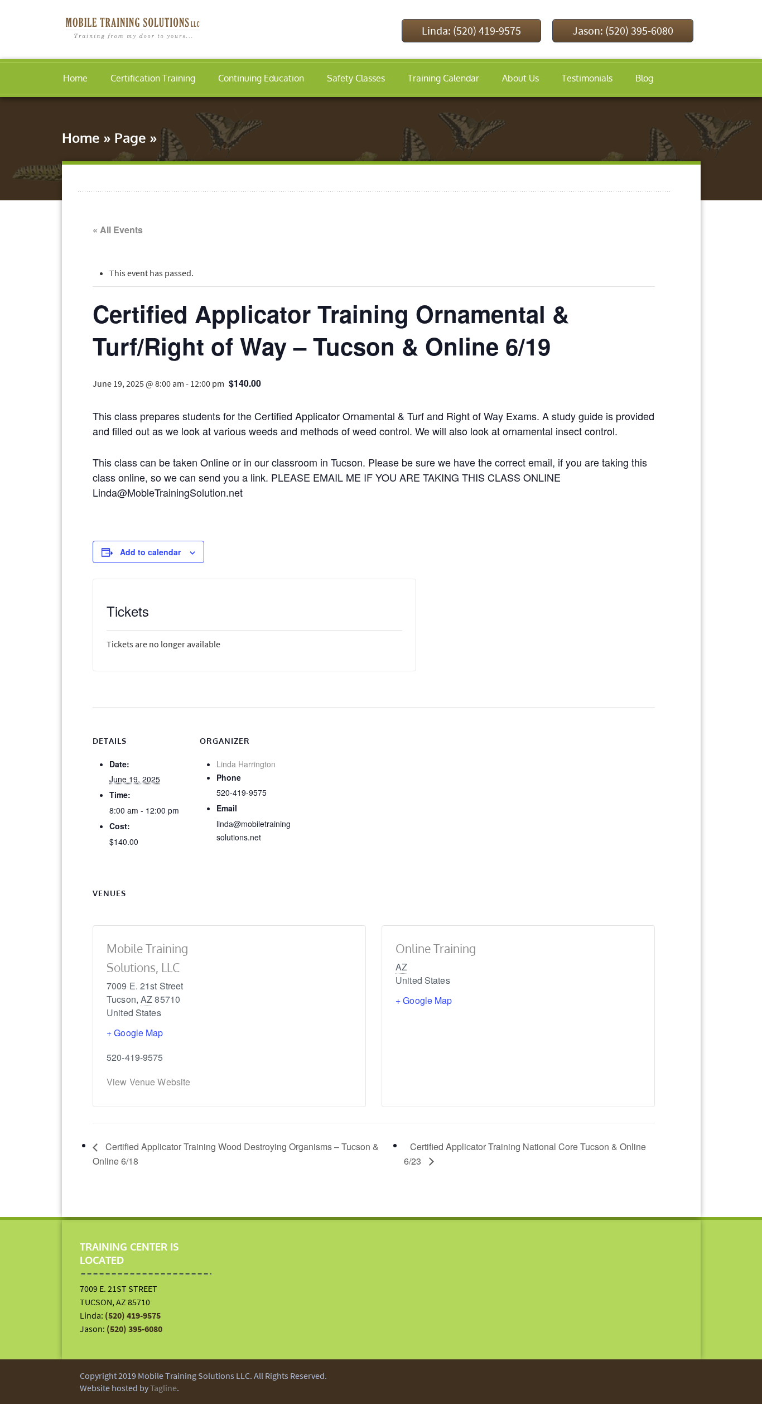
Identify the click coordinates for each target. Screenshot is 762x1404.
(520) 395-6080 (134, 1328)
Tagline (163, 1387)
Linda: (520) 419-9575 (471, 30)
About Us (520, 78)
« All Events (118, 229)
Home (75, 78)
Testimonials (587, 78)
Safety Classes (356, 78)
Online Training (436, 948)
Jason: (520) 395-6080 (622, 30)
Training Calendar (443, 78)
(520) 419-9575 (133, 1315)
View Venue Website (148, 1081)
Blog (644, 78)
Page (130, 137)
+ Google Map (135, 1032)
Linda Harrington (246, 764)
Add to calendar (150, 551)
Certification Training (152, 78)
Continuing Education (261, 78)
